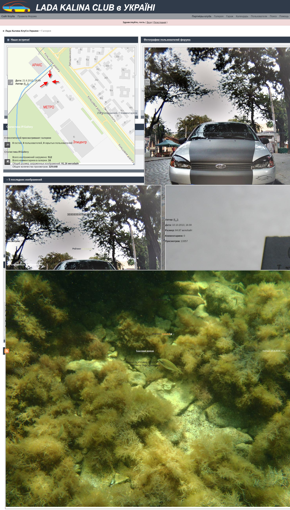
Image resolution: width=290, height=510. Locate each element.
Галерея (219, 16)
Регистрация (159, 22)
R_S (26, 83)
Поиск (273, 16)
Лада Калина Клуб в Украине (22, 31)
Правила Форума (27, 16)
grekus (17, 304)
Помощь (284, 16)
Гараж (229, 16)
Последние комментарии (270, 132)
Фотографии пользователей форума (167, 39)
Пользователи (259, 16)
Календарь (242, 16)
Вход (149, 22)
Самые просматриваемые (238, 132)
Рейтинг (76, 249)
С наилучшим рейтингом (207, 132)
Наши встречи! (20, 39)
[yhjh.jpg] (71, 105)
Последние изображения (176, 132)
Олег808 (165, 83)
